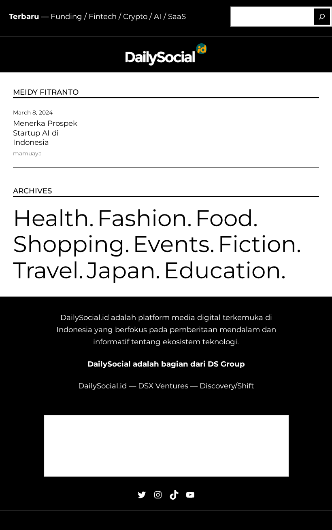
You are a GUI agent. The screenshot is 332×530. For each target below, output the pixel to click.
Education (222, 270)
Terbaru (24, 16)
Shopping (69, 244)
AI (158, 16)
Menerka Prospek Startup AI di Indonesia (45, 133)
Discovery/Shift (227, 385)
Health (51, 218)
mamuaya (27, 153)
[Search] (322, 16)
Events (171, 244)
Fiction (257, 244)
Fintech (103, 16)
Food (224, 218)
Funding (66, 16)
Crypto (135, 16)
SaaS (177, 16)
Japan (121, 270)
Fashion (142, 218)
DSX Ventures (163, 385)
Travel (46, 270)
